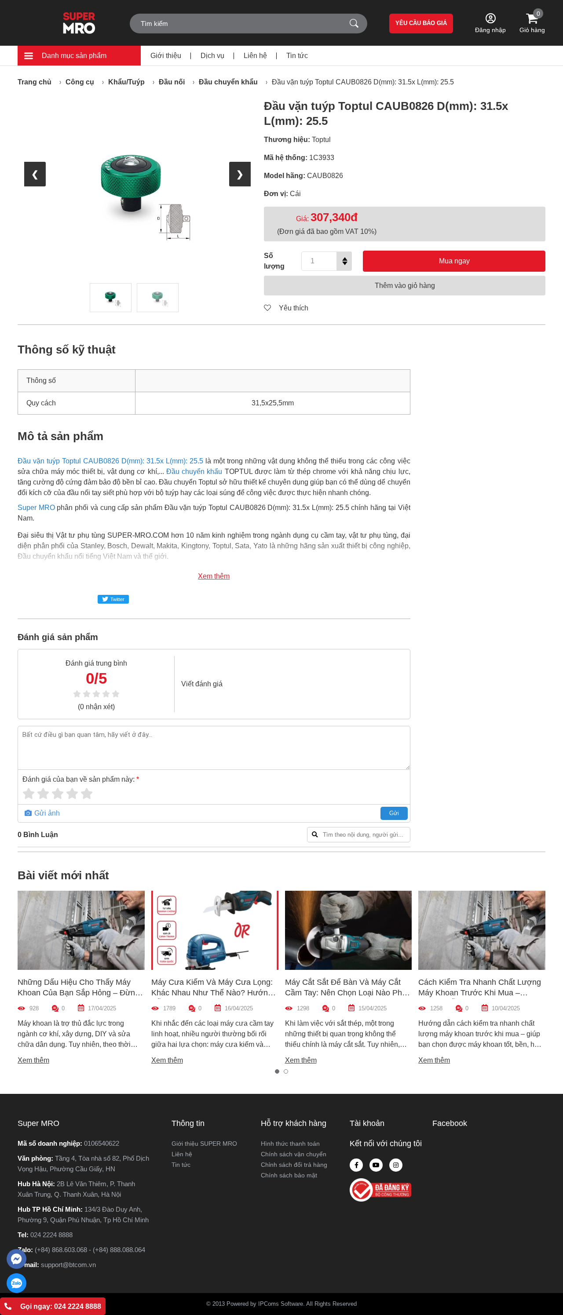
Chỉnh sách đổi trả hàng (294, 1164)
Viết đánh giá (202, 684)
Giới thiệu (165, 55)
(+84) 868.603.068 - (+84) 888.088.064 (90, 1249)
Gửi (394, 813)
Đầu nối (172, 82)
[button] (277, 1071)
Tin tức (297, 55)
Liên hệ (255, 55)
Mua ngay (454, 261)
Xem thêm (214, 576)
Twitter (117, 599)
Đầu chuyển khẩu (228, 82)
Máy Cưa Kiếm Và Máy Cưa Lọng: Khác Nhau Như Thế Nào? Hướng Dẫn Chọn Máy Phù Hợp (212, 993)
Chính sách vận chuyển (293, 1154)
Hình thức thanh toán (290, 1143)
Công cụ (80, 82)
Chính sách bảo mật (289, 1175)
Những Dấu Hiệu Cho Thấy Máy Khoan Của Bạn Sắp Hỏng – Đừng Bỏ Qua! (78, 993)
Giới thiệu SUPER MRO (204, 1143)
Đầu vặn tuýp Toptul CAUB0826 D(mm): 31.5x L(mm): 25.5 (363, 82)
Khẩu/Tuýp (126, 82)
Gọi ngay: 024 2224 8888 (60, 1306)
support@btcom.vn (68, 1264)
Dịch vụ (212, 55)
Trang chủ (34, 82)
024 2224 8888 (51, 1235)
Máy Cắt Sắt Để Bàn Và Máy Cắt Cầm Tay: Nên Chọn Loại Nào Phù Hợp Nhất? (345, 993)
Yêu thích (292, 308)
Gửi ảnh (46, 813)
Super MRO (36, 507)
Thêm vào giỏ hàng (405, 285)
